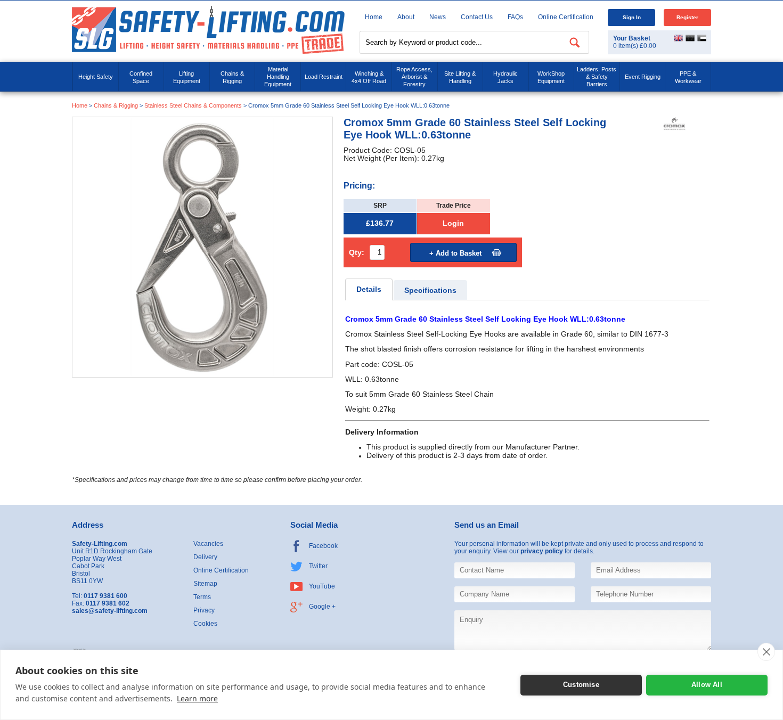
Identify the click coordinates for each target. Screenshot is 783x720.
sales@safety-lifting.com (110, 611)
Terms (202, 597)
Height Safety (95, 76)
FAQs (515, 17)
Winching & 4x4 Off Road (369, 77)
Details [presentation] (368, 289)
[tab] (369, 289)
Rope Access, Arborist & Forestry (414, 76)
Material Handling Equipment (277, 76)
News (437, 17)
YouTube (322, 586)
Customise (581, 685)
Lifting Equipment (186, 77)
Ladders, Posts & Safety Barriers (596, 76)
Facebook (323, 546)
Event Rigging (642, 76)
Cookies (205, 623)
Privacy (204, 610)
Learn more (197, 698)
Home (373, 17)
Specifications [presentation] (430, 290)
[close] (766, 652)
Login (453, 223)
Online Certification (565, 17)
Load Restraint (323, 76)
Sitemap (205, 583)
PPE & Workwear (688, 77)
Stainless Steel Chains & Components (193, 105)
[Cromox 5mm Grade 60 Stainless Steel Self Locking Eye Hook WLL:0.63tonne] (202, 247)
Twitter (318, 566)
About (405, 17)
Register (687, 17)
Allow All (706, 685)
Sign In (632, 17)
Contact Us (477, 17)
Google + (322, 606)
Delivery (205, 557)
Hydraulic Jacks (505, 77)
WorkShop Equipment (551, 77)
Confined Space (140, 77)
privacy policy (541, 551)
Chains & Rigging (232, 77)
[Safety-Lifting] (208, 30)
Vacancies (208, 543)
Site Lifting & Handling (460, 77)
